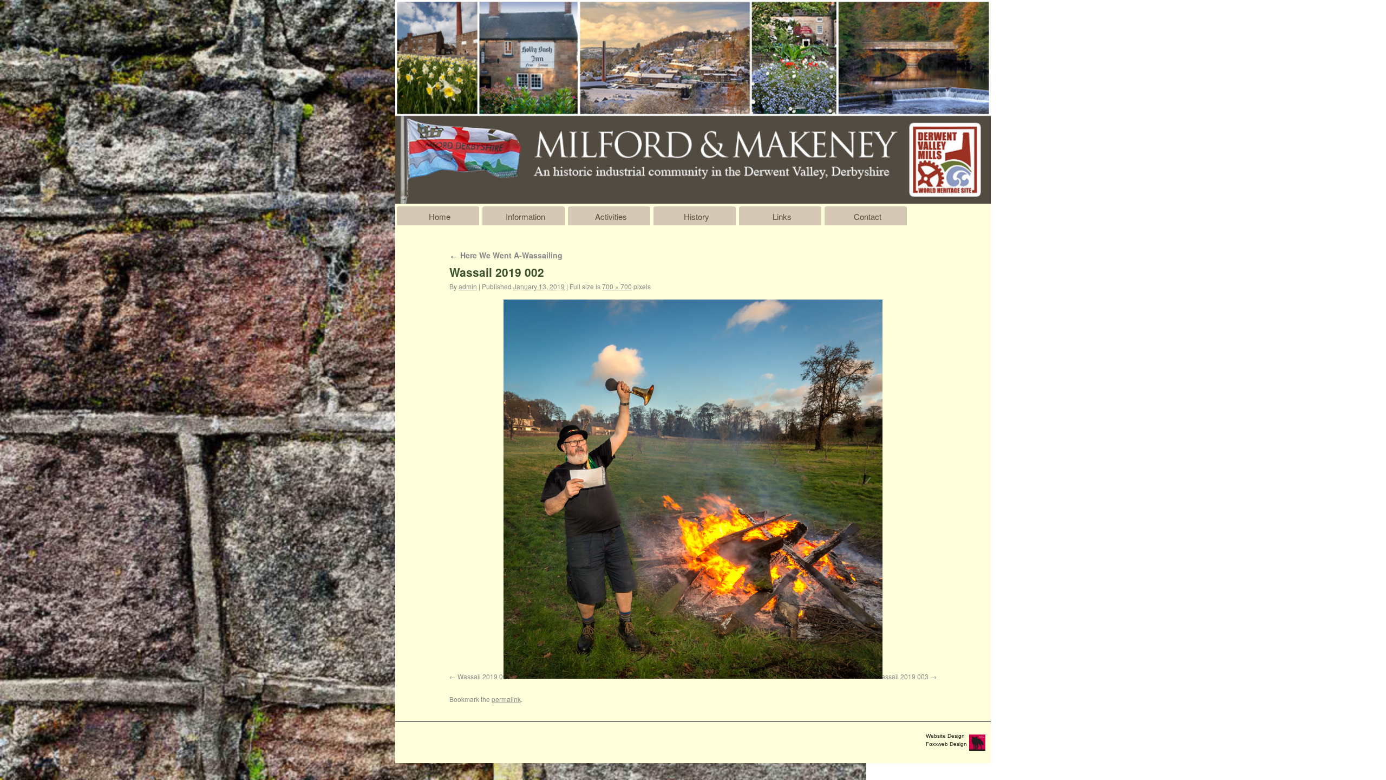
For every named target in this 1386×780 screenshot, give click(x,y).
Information (525, 216)
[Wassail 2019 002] (693, 489)
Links (782, 216)
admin (468, 286)
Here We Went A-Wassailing (506, 255)
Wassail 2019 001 (484, 676)
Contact (867, 216)
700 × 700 (617, 286)
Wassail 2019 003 (902, 676)
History (696, 216)
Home (439, 216)
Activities (611, 216)
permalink (506, 699)
